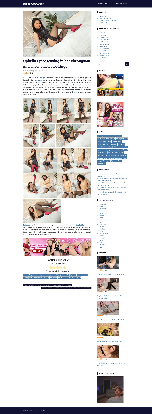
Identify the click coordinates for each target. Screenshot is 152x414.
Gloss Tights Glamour (106, 51)
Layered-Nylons (104, 44)
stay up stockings (69, 277)
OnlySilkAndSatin (104, 42)
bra (35, 275)
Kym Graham (103, 233)
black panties (101, 138)
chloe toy (102, 206)
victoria (101, 242)
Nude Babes (27, 71)
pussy (99, 152)
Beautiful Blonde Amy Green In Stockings (110, 341)
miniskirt (115, 147)
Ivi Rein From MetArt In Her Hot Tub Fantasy (110, 274)
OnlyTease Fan (104, 23)
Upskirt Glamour (104, 53)
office (125, 147)
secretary (110, 152)
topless (113, 161)
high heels (73, 275)
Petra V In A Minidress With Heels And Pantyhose (112, 320)
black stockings (28, 275)
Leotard (101, 236)
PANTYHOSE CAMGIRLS (119, 4)
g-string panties (64, 275)
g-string (57, 275)
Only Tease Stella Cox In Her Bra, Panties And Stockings (111, 364)
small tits (60, 277)
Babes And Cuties (33, 3)
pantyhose (112, 150)
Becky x (101, 222)
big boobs (103, 136)
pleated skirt (124, 150)
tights (108, 161)
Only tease (102, 224)
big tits (110, 136)
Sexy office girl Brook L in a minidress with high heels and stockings (48, 285)
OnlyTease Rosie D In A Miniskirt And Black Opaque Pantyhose (110, 297)
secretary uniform (102, 155)
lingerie (103, 147)
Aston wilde (103, 213)
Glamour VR (103, 58)
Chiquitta (102, 245)
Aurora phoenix (104, 220)
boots (122, 138)
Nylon (101, 231)
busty (109, 141)
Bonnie (101, 238)
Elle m (101, 218)
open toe (100, 150)
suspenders (118, 158)
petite (30, 277)
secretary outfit (119, 152)
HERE (75, 92)
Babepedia (102, 16)
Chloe (101, 240)
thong (124, 158)
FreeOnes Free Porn (105, 18)
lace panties (121, 144)
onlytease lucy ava (105, 211)
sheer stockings (38, 277)
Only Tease (34, 71)
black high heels (117, 136)
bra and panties (41, 275)
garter (108, 144)
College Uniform (104, 49)
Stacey (101, 227)
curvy (119, 141)
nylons (85, 275)
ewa (100, 247)
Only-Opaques (103, 37)
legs (99, 147)
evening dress (101, 144)
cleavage (114, 141)
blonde (118, 138)
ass (99, 136)
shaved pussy (112, 155)
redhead (104, 152)
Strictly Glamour (104, 55)
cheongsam (50, 275)
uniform (119, 161)
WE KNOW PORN (103, 4)
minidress (79, 275)
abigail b (102, 215)
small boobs (53, 277)
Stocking (102, 229)
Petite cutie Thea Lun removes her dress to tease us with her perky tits (66, 288)
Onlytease (102, 204)
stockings (78, 277)
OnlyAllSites (80, 225)
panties (26, 277)
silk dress (46, 277)
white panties (101, 163)
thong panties (101, 161)
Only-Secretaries (104, 39)
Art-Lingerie (103, 46)
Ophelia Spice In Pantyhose (107, 21)
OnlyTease (38, 80)
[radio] (50, 267)
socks (105, 158)
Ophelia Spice (43, 71)
